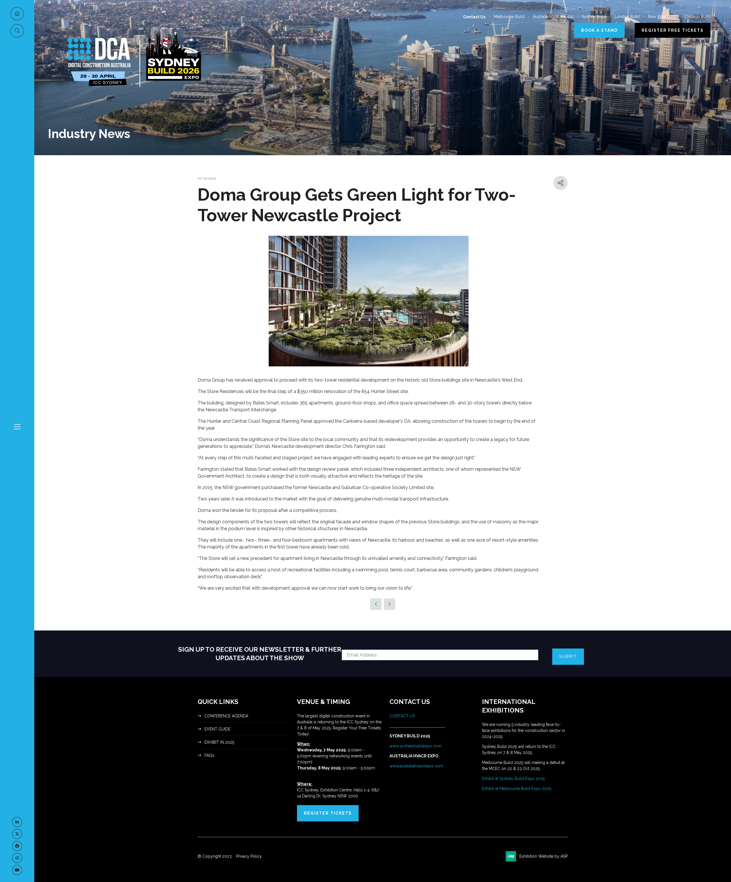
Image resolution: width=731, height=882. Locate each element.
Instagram (17, 858)
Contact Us (474, 17)
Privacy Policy (249, 856)
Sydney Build (594, 16)
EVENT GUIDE (217, 729)
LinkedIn (17, 822)
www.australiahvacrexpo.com (416, 766)
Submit (568, 656)
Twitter (17, 834)
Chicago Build (697, 16)
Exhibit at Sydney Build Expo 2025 (513, 778)
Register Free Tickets (673, 30)
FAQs (209, 755)
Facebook (17, 846)
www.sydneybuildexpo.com (415, 746)
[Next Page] (389, 604)
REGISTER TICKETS (328, 813)
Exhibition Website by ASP (543, 856)
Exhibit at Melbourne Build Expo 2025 (516, 788)
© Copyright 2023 (215, 856)
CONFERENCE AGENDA (226, 716)
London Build (627, 16)
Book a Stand (599, 30)
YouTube (17, 870)
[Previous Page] (375, 604)
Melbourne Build (509, 16)
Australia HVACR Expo (553, 16)
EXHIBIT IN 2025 (219, 742)
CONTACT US (402, 716)
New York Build (662, 16)
